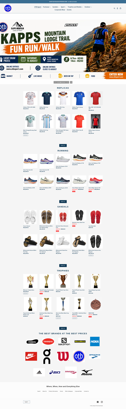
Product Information (53, 391)
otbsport (94, 405)
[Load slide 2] (59, 82)
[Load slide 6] (64, 82)
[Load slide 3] (60, 82)
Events (61, 391)
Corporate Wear (78, 391)
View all (63, 145)
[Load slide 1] (58, 82)
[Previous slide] (55, 82)
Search (38, 391)
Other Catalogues (69, 391)
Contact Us (86, 391)
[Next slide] (67, 82)
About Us (45, 391)
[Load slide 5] (63, 82)
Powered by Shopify (99, 405)
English (26, 402)
